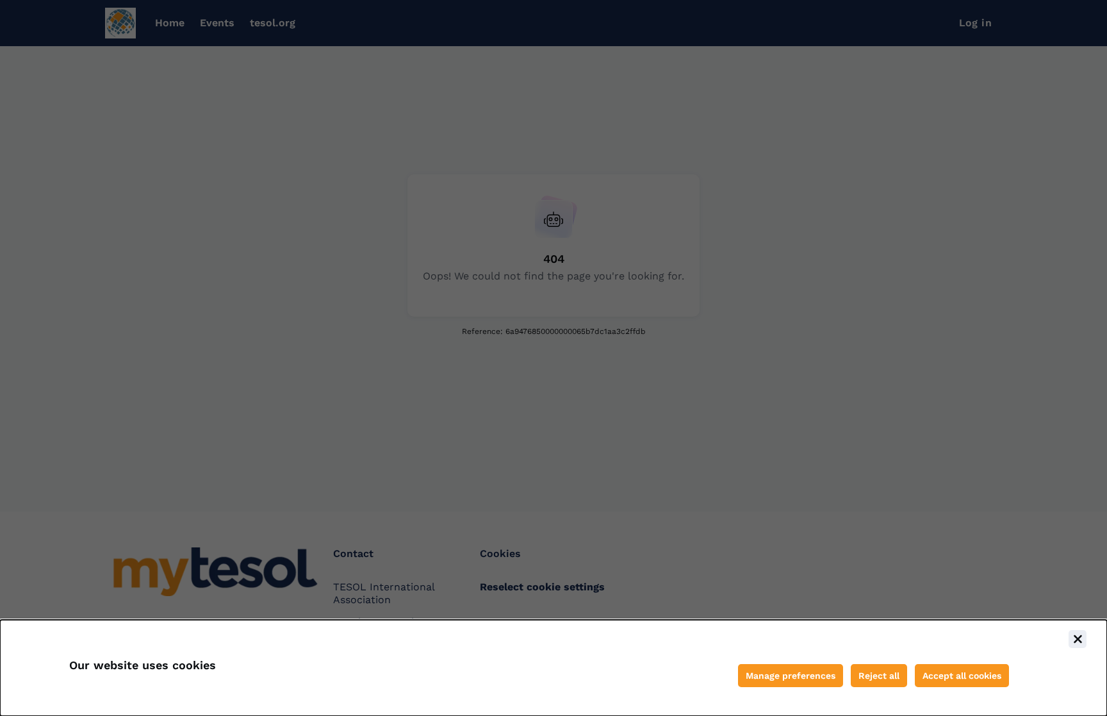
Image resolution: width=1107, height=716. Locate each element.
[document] (553, 668)
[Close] (1077, 639)
